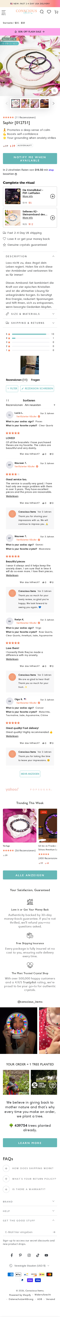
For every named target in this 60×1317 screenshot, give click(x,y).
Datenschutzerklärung (21, 1299)
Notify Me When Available (30, 158)
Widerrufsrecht (43, 1294)
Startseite (8, 22)
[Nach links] (6, 103)
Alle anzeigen (30, 875)
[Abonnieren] (55, 1232)
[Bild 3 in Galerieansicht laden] (35, 103)
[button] (42, 12)
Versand (50, 1299)
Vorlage (6, 845)
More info (28, 196)
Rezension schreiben (39, 389)
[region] (30, 365)
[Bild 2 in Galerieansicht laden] (25, 103)
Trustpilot (29, 982)
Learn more (30, 1143)
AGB (39, 1299)
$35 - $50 (20, 22)
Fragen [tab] (35, 380)
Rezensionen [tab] (16, 380)
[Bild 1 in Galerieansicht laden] (15, 103)
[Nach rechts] (53, 103)
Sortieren (29, 400)
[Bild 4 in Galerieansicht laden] (44, 103)
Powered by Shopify (20, 1295)
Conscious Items (34, 1290)
